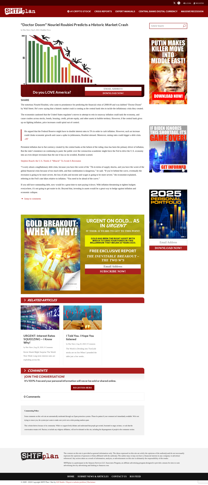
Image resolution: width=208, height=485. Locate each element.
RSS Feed (135, 477)
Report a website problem (76, 482)
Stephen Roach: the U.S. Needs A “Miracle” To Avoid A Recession (51, 161)
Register (200, 3)
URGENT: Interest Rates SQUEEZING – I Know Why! (39, 339)
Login (188, 3)
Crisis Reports (103, 11)
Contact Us (119, 477)
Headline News (45, 30)
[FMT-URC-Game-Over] (168, 171)
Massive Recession (192, 11)
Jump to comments (32, 198)
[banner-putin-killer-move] (168, 103)
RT (26, 139)
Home (70, 477)
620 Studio (60, 482)
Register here (82, 387)
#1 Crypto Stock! (80, 11)
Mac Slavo (26, 30)
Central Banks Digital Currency (158, 11)
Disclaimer (91, 482)
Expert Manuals (125, 11)
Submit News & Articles (93, 477)
